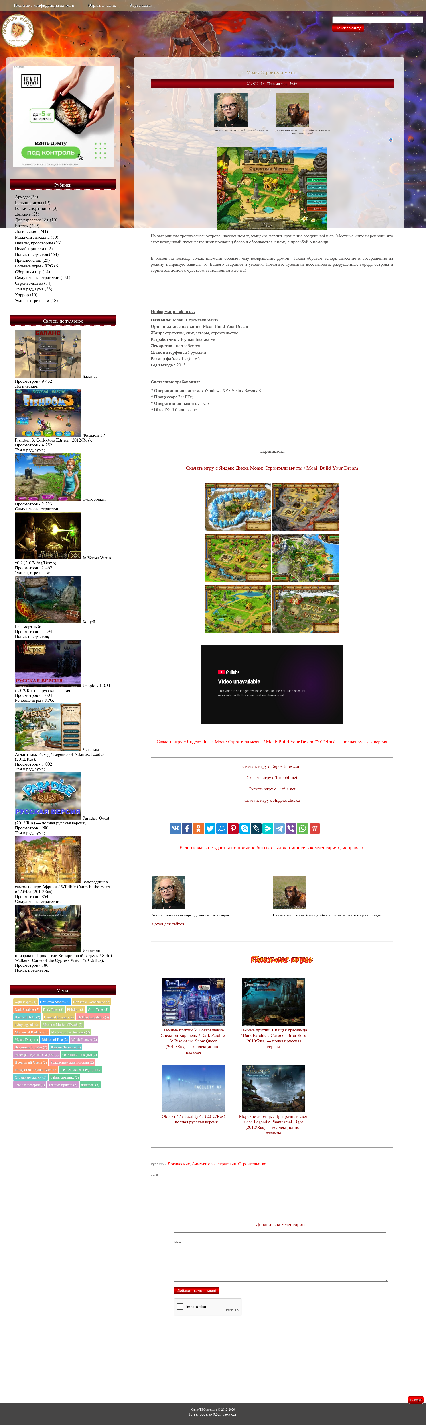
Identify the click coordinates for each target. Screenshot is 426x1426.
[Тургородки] (48, 499)
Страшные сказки (30, 1077)
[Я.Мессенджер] (267, 828)
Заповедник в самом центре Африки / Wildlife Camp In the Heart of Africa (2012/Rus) (62, 886)
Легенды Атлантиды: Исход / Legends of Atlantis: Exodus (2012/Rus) (59, 754)
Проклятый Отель (31, 1062)
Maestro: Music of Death (63, 1024)
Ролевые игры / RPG (34, 266)
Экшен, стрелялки (32, 300)
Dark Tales (53, 1009)
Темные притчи (63, 1084)
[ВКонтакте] (175, 828)
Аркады (22, 197)
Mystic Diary (26, 1039)
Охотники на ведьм (79, 1054)
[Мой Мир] (221, 828)
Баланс (89, 376)
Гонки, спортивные (33, 208)
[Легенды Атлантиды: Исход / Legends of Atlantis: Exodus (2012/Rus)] (48, 749)
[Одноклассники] (198, 828)
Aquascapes (25, 1001)
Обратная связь (102, 5)
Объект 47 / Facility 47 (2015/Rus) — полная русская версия (193, 1119)
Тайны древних (64, 1077)
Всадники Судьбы (31, 1047)
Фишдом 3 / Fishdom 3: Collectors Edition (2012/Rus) (60, 437)
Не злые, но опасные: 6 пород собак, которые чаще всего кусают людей (327, 915)
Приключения (28, 260)
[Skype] (244, 828)
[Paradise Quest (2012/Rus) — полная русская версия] (48, 818)
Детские (23, 214)
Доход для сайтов (168, 924)
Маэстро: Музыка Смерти (37, 1054)
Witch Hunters (84, 1039)
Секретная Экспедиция (81, 1069)
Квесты (22, 225)
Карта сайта (141, 5)
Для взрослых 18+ (32, 220)
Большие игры (28, 202)
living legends (27, 1024)
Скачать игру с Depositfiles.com (272, 766)
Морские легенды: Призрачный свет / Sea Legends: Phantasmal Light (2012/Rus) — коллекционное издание (273, 1124)
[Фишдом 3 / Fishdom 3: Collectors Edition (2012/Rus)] (48, 435)
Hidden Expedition (93, 1017)
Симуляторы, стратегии (37, 277)
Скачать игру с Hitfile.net (272, 789)
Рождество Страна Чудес (36, 1069)
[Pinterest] (233, 828)
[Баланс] (48, 376)
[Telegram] (279, 828)
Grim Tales (98, 1009)
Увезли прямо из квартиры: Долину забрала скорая (190, 915)
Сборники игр (28, 272)
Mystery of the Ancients (70, 1032)
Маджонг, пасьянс (32, 237)
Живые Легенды (66, 1047)
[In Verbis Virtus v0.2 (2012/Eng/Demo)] (48, 558)
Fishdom (75, 1009)
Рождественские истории (72, 1062)
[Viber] (291, 828)
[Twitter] (210, 828)
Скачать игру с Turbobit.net (272, 777)
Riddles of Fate (55, 1039)
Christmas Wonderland (91, 1001)
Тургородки (94, 499)
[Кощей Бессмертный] (48, 622)
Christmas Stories (54, 1001)
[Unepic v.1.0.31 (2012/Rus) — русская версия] (48, 685)
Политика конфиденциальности (44, 5)
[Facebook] (187, 828)
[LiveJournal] (256, 828)
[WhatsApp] (302, 828)
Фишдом (90, 1084)
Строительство (29, 283)
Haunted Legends (59, 1017)
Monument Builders (31, 1032)
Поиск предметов (31, 254)
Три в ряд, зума (29, 289)
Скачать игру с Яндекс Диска (272, 800)
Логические (26, 231)
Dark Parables (27, 1009)
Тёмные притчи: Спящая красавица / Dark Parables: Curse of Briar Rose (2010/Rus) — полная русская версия (273, 1038)
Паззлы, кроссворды (34, 243)
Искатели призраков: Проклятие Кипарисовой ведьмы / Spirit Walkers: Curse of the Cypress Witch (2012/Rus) (63, 955)
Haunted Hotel (27, 1017)
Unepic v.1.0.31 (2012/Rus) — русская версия (62, 687)
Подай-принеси (29, 248)
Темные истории (30, 1084)
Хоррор (22, 295)
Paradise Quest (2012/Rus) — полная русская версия (62, 820)
